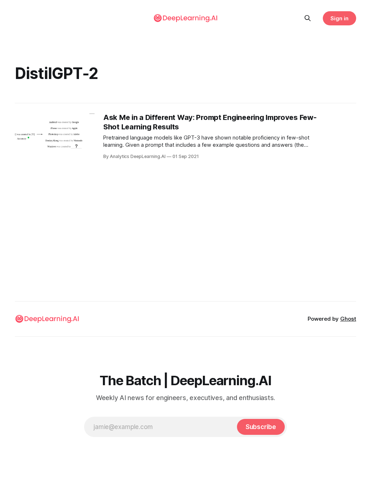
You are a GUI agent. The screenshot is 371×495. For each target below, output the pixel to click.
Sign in (339, 18)
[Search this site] (307, 18)
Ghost (348, 318)
